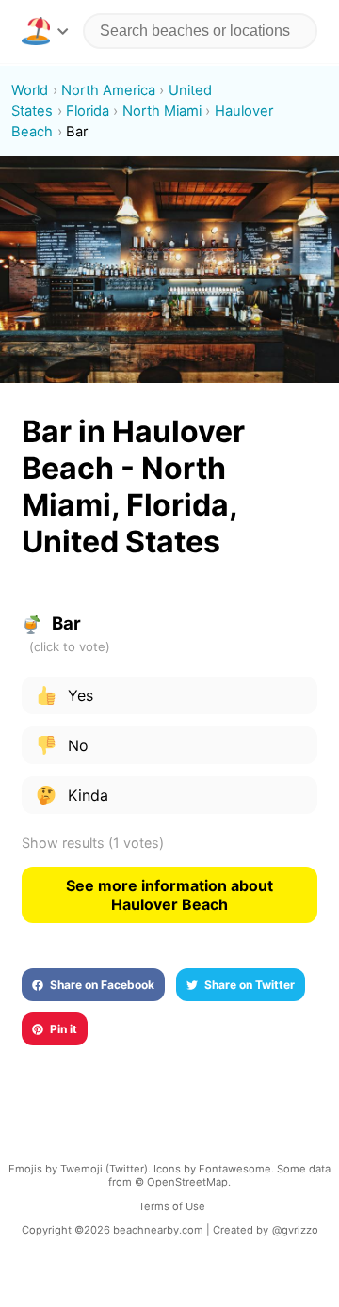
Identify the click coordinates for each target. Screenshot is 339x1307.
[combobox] (200, 31)
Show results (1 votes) (93, 843)
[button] (45, 31)
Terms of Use (171, 1206)
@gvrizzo (295, 1229)
